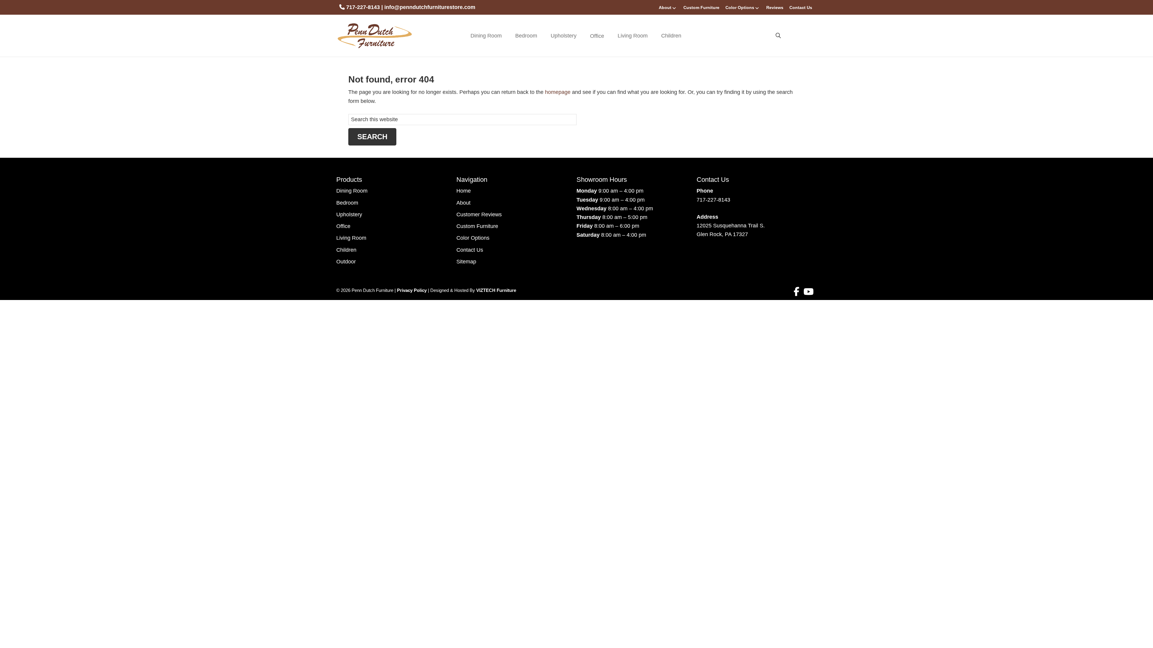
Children (671, 36)
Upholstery (563, 36)
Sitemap (466, 262)
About (665, 7)
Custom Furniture (701, 7)
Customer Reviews (479, 215)
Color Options (739, 7)
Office (343, 226)
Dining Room (486, 36)
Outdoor (346, 262)
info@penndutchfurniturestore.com (429, 7)
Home (463, 191)
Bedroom (526, 36)
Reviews (774, 7)
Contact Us (800, 7)
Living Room (633, 36)
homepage (557, 92)
